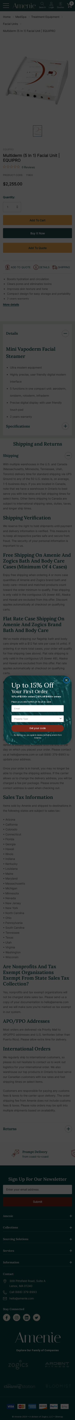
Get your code (37, 728)
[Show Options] (60, 718)
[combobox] (36, 718)
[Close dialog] (66, 680)
